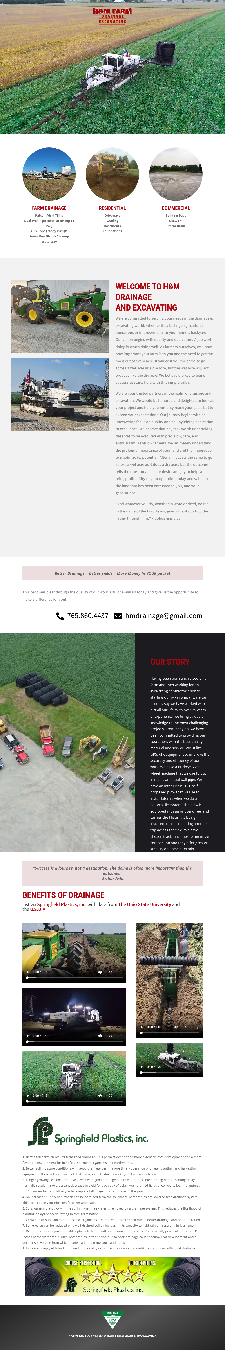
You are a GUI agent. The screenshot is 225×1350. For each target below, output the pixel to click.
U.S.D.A (37, 909)
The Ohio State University (144, 905)
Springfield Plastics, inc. (62, 905)
